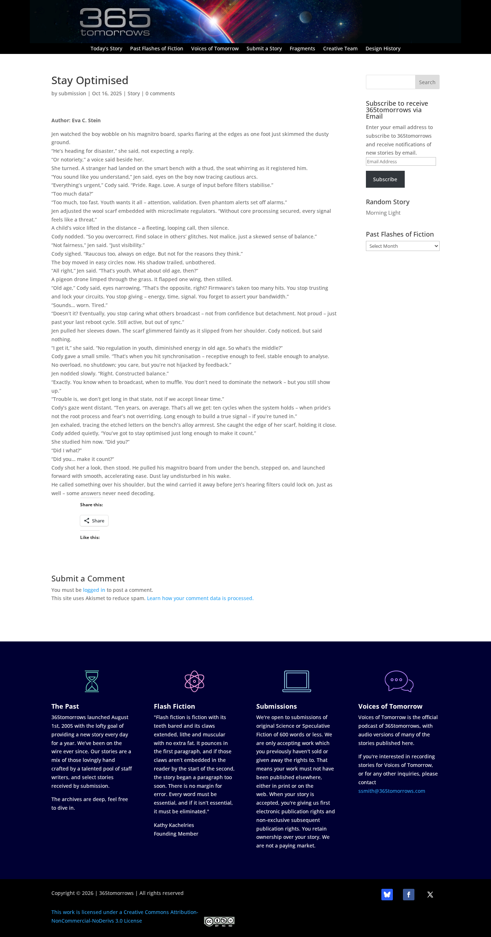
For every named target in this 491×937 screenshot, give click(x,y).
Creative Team (340, 49)
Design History (383, 49)
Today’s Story (106, 49)
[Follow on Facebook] (408, 894)
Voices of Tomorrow (215, 49)
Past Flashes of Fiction (156, 49)
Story (134, 93)
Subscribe (385, 179)
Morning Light (383, 212)
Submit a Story (264, 49)
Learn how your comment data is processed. (200, 598)
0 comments (160, 93)
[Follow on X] (430, 894)
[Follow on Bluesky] (387, 894)
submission (72, 93)
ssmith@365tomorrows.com (391, 790)
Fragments (302, 49)
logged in (94, 589)
